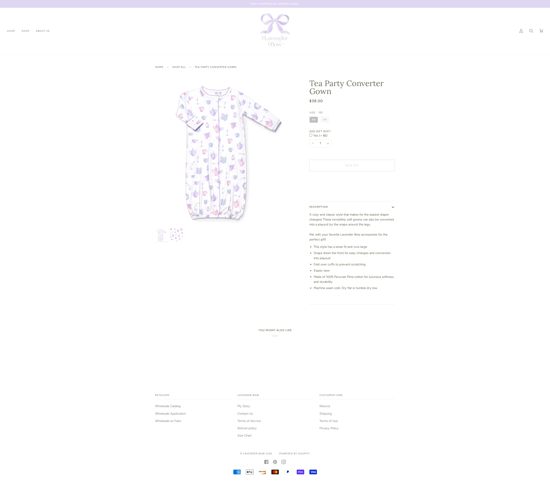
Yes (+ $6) (320, 135)
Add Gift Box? (320, 131)
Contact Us (245, 414)
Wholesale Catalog (168, 406)
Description (318, 206)
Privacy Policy (329, 428)
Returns (324, 406)
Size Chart (244, 435)
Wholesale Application (170, 414)
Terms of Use (328, 421)
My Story (243, 406)
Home (159, 66)
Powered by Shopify (294, 453)
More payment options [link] (325, 191)
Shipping (325, 414)
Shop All (179, 66)
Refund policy (247, 428)
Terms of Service (249, 421)
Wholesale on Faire (168, 421)
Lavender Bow (254, 453)
